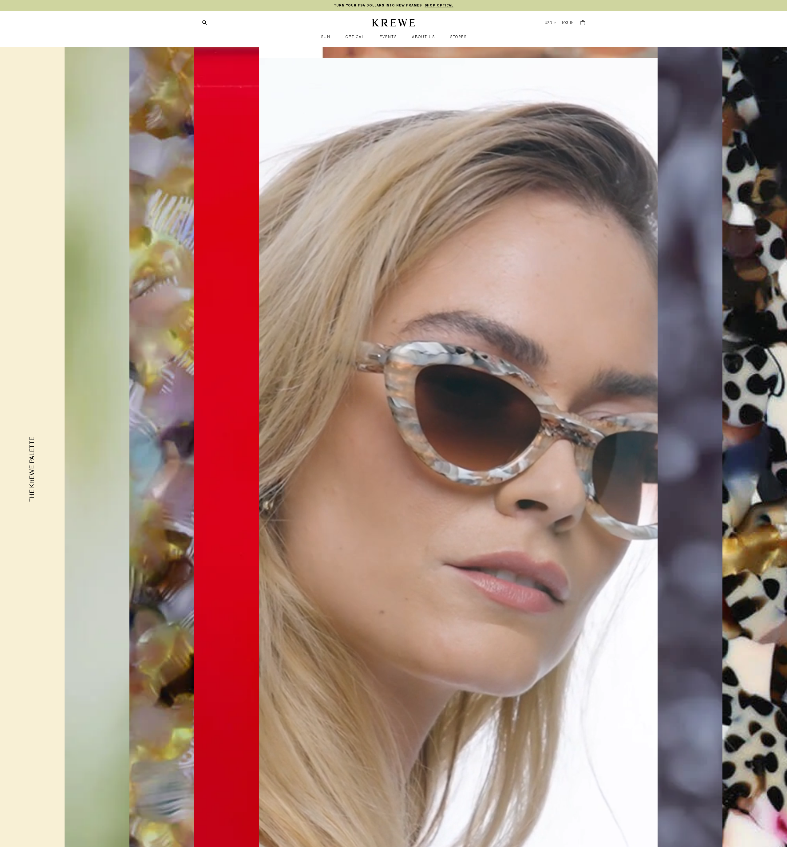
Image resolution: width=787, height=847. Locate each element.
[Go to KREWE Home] (393, 23)
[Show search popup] (204, 23)
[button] (325, 37)
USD (548, 23)
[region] (393, 5)
